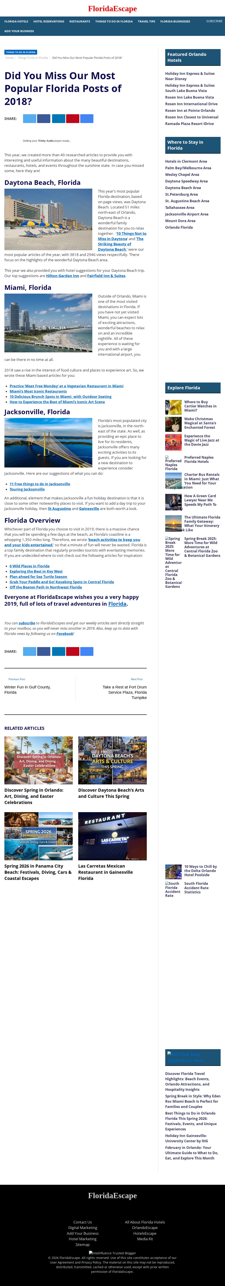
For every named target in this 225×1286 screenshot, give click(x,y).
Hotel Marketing (82, 1238)
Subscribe (214, 21)
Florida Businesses (175, 21)
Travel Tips (146, 21)
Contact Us (82, 1222)
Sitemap (83, 1244)
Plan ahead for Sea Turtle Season (38, 576)
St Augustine (59, 508)
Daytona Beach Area (183, 187)
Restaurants (79, 21)
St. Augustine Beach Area (187, 201)
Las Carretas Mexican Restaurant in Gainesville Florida (105, 872)
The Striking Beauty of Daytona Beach (120, 244)
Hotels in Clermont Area (186, 161)
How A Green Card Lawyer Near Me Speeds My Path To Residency (190, 502)
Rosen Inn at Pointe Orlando (190, 110)
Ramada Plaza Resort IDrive (189, 123)
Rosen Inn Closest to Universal (191, 117)
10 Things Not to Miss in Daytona (122, 236)
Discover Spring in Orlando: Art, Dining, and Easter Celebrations (34, 796)
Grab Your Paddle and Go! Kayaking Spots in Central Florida (62, 582)
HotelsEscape (144, 1233)
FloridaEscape (112, 8)
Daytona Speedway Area (186, 181)
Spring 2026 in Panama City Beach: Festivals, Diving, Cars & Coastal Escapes (38, 872)
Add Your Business (19, 31)
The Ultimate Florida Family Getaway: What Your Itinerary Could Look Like (192, 523)
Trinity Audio (46, 140)
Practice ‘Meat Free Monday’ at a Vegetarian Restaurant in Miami (66, 386)
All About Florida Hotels (145, 1222)
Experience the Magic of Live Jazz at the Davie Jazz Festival (192, 442)
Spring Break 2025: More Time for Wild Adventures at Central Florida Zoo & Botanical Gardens (202, 547)
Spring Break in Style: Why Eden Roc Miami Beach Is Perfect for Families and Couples (193, 1101)
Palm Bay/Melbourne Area (188, 168)
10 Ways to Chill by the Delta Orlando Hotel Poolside (200, 870)
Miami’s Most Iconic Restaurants (38, 391)
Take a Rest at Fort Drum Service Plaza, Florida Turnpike (125, 692)
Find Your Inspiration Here (185, 1057)
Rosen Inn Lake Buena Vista (189, 97)
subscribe (27, 623)
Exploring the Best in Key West (36, 571)
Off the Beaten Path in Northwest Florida (46, 587)
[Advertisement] (193, 307)
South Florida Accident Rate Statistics (196, 887)
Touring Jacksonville (27, 489)
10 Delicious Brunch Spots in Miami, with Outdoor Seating (60, 396)
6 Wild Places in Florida (30, 566)
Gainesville (89, 508)
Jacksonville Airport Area (187, 214)
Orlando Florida (179, 227)
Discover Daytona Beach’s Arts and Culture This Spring (111, 793)
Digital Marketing (82, 1227)
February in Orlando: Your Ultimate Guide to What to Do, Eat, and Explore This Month (191, 1153)
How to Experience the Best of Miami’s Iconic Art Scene (57, 401)
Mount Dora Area (180, 220)
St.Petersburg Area (181, 194)
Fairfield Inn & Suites (106, 275)
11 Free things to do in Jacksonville (40, 484)
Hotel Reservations (48, 21)
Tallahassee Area (179, 207)
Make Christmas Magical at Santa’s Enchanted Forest (200, 423)
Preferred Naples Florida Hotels (199, 459)
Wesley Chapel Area (182, 174)
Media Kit (145, 1238)
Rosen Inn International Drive (191, 103)
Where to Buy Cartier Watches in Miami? (200, 406)
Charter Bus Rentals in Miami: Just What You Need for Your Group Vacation (192, 481)
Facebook (64, 633)
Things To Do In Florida (114, 21)
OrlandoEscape (145, 1227)
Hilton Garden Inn (62, 275)
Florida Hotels (16, 21)
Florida (117, 603)
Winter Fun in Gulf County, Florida (27, 690)
